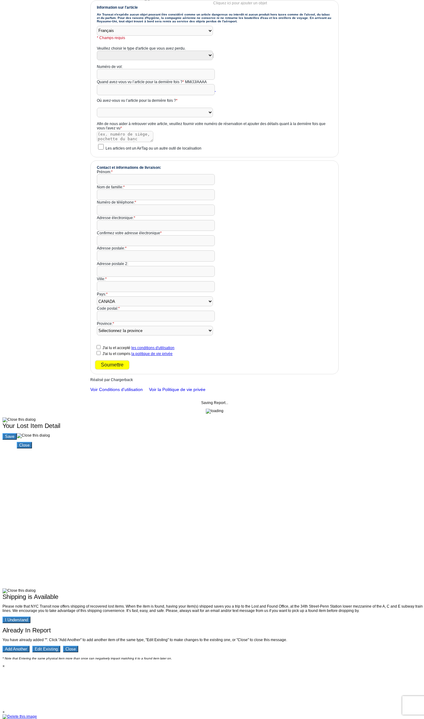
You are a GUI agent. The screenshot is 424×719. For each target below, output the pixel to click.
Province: (105, 323)
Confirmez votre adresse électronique (129, 233)
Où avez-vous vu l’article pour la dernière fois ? (137, 100)
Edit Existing (46, 649)
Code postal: (108, 308)
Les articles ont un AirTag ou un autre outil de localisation (153, 148)
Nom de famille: (111, 187)
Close (24, 445)
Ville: (102, 279)
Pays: (102, 294)
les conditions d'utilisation (152, 348)
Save (9, 436)
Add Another (16, 649)
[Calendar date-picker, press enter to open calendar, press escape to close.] (215, 90)
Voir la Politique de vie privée (177, 389)
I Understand (16, 620)
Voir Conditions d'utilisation (116, 389)
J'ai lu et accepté (138, 348)
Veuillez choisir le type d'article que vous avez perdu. (141, 48)
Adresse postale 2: (112, 264)
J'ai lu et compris (137, 354)
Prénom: (105, 172)
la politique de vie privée (152, 354)
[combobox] (213, 55)
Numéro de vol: (110, 67)
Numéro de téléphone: (116, 202)
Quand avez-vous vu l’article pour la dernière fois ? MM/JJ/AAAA (152, 82)
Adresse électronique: (116, 218)
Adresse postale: (112, 248)
